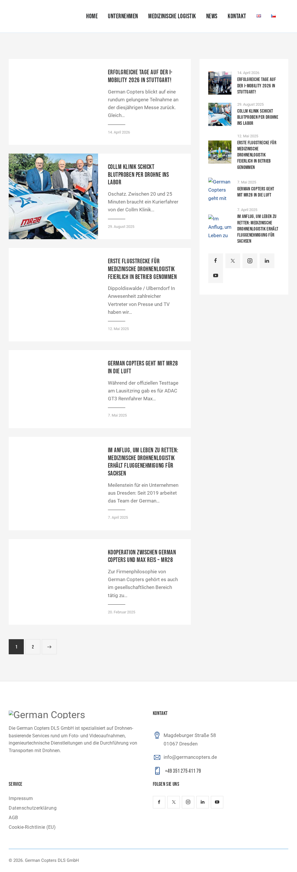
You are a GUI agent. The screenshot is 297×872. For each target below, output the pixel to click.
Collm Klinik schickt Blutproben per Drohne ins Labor (138, 174)
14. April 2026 (119, 132)
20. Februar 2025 (121, 612)
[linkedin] (267, 260)
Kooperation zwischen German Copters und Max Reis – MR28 (142, 556)
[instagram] (249, 260)
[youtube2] (215, 275)
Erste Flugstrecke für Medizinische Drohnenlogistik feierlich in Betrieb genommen (142, 269)
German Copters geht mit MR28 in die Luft (143, 367)
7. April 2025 (118, 517)
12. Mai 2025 (118, 329)
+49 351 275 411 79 (183, 771)
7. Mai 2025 (117, 415)
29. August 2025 (121, 226)
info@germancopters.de (190, 757)
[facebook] (215, 260)
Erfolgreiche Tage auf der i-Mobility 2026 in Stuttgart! (140, 76)
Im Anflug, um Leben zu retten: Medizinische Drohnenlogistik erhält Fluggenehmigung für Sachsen (143, 462)
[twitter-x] (232, 260)
